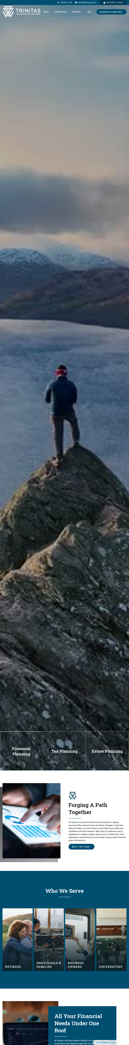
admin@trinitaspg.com (87, 3)
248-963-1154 (66, 3)
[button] (46, 12)
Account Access (115, 2)
